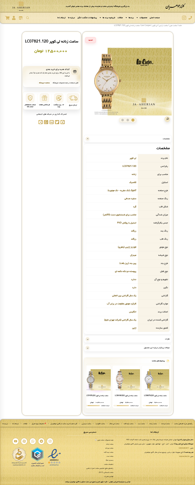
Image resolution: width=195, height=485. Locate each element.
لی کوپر (133, 158)
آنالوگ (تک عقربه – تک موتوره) (122, 190)
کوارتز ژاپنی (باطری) (127, 247)
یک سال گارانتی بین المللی (124, 295)
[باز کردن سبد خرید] (7, 18)
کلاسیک (132, 182)
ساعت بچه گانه (128, 423)
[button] (167, 119)
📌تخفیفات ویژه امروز (39, 423)
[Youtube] (15, 441)
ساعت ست (141, 423)
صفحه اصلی (155, 17)
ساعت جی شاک (114, 423)
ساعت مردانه (165, 423)
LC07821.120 (129, 166)
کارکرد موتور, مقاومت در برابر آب (121, 303)
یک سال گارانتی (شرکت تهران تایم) (120, 320)
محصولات (143, 17)
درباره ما (71, 17)
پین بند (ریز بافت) (128, 263)
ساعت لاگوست (100, 423)
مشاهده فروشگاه (44, 83)
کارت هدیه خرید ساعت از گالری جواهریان (64, 423)
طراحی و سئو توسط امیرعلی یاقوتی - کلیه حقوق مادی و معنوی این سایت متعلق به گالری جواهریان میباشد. (97, 482)
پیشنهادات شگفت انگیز (87, 17)
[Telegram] (41, 441)
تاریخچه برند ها (109, 17)
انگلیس (132, 311)
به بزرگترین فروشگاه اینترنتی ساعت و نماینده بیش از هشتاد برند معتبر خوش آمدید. (97, 6)
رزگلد (133, 231)
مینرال (133, 255)
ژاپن (134, 328)
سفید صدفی (130, 198)
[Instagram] (50, 441)
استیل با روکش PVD (126, 222)
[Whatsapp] (32, 441)
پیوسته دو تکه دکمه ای (125, 271)
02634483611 (184, 448)
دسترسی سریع (90, 432)
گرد (134, 206)
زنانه (134, 174)
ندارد (133, 279)
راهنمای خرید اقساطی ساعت (183, 423)
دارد (134, 287)
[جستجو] (27, 17)
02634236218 (184, 456)
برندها (131, 17)
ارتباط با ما (61, 17)
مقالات (120, 17)
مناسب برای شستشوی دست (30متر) (119, 214)
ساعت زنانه (153, 423)
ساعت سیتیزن (86, 423)
